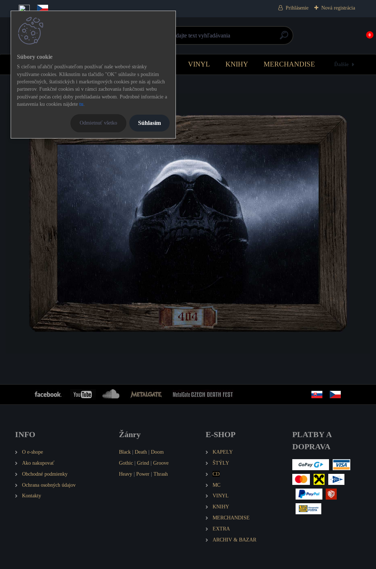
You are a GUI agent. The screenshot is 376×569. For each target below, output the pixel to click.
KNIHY (236, 64)
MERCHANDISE (289, 64)
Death (141, 452)
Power (142, 474)
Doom (157, 452)
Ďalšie (341, 64)
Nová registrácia (338, 8)
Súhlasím (149, 123)
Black (125, 452)
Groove (161, 463)
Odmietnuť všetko (98, 123)
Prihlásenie (297, 8)
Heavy (125, 474)
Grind (143, 463)
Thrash (160, 474)
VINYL (199, 64)
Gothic (126, 463)
